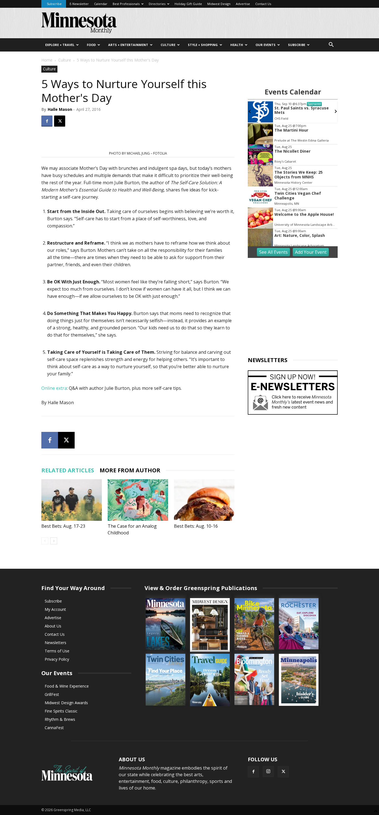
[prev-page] (44, 540)
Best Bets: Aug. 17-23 (63, 526)
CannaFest (54, 727)
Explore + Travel (59, 45)
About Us (53, 626)
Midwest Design (219, 4)
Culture (168, 45)
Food (91, 45)
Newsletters (55, 642)
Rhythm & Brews (60, 719)
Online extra (54, 388)
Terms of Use (57, 650)
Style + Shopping (203, 45)
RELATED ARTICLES (67, 470)
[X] (59, 121)
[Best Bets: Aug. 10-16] (204, 500)
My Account (55, 609)
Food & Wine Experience (67, 686)
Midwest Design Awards (66, 702)
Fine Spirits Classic (61, 711)
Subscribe (54, 4)
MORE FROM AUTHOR (130, 470)
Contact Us (263, 4)
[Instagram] (268, 771)
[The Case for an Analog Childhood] (138, 500)
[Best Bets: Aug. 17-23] (71, 500)
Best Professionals (126, 4)
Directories (157, 4)
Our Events (266, 45)
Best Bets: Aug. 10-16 (196, 526)
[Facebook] (46, 121)
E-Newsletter (79, 4)
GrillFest (52, 694)
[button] (331, 45)
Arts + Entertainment (128, 45)
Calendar (100, 4)
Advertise (243, 4)
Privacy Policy (57, 659)
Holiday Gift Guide (188, 4)
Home (46, 60)
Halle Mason (60, 109)
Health (236, 45)
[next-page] (53, 540)
